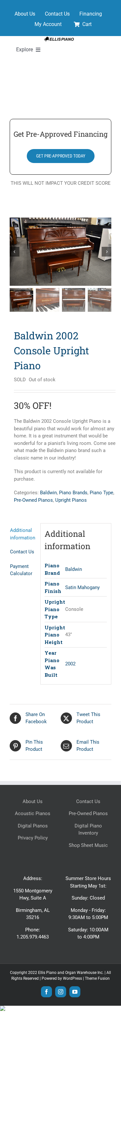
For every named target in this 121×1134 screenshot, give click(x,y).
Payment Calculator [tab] (21, 570)
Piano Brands (73, 493)
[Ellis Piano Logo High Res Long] (59, 38)
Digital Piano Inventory (88, 829)
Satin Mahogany (82, 587)
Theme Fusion (97, 978)
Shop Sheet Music (88, 845)
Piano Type (101, 493)
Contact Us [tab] (22, 552)
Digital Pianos (33, 826)
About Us (33, 801)
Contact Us (88, 801)
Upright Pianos (71, 500)
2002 (70, 664)
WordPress (72, 978)
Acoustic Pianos (32, 813)
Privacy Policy (33, 838)
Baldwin (48, 493)
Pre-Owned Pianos (33, 500)
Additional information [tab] (22, 534)
